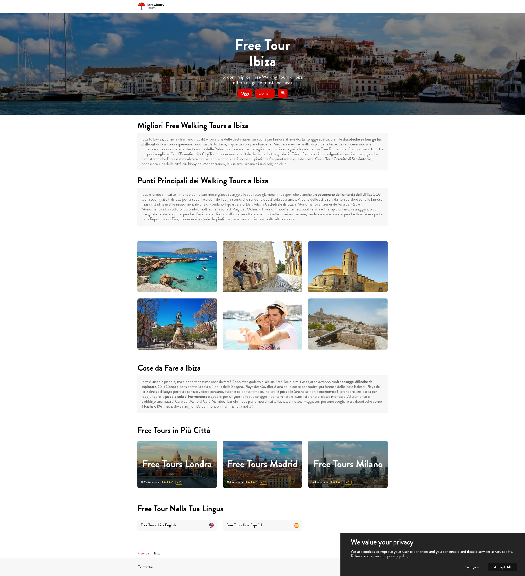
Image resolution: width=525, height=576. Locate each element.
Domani (265, 93)
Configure (472, 567)
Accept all (502, 567)
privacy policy (397, 556)
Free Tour (144, 553)
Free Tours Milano (348, 464)
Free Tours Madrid (262, 464)
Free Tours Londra (177, 464)
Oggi (245, 93)
